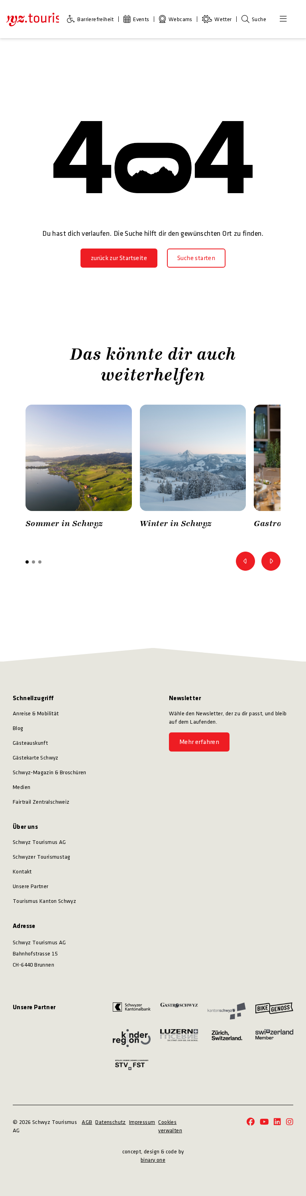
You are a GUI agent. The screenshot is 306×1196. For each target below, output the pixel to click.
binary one (153, 1160)
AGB (87, 1122)
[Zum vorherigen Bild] (245, 561)
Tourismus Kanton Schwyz (44, 901)
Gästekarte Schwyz (36, 758)
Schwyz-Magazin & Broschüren (49, 772)
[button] (27, 562)
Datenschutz (110, 1122)
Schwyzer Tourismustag (41, 857)
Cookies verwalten (170, 1126)
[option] (79, 468)
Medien (21, 787)
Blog (18, 728)
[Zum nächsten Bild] (270, 561)
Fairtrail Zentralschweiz (41, 802)
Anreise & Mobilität (36, 713)
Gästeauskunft (30, 743)
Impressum (142, 1122)
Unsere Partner (31, 886)
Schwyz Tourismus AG (39, 842)
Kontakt (22, 872)
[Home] (32, 19)
